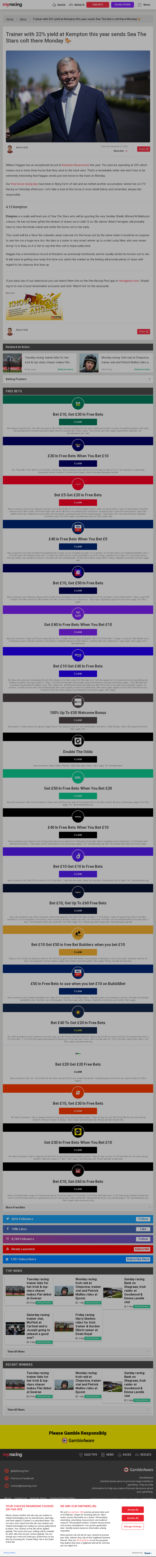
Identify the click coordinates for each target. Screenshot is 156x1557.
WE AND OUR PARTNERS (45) (78, 1506)
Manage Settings (133, 1526)
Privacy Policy (9, 1553)
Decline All (132, 1518)
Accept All (133, 1509)
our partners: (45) (76, 1512)
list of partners (83, 1540)
